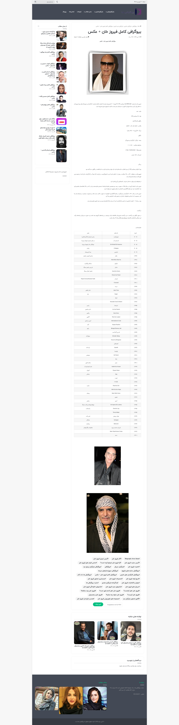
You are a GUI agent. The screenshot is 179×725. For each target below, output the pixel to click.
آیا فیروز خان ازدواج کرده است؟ (110, 563)
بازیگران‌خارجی (99, 12)
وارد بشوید (122, 666)
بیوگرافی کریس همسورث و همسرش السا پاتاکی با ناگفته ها (108, 643)
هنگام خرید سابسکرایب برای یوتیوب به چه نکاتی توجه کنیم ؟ (47, 121)
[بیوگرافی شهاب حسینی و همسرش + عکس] (61, 66)
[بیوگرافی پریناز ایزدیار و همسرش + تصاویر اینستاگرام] (95, 698)
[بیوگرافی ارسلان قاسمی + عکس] (61, 155)
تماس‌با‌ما (71, 12)
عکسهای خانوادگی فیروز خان (92, 587)
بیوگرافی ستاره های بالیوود (130, 571)
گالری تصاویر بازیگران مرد (131, 599)
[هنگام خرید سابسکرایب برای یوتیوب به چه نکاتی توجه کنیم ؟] (61, 121)
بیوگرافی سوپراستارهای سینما (107, 571)
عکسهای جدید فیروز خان (113, 587)
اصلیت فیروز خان (133, 567)
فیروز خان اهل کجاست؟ (131, 591)
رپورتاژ (64, 12)
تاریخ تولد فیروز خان (132, 579)
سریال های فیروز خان (132, 587)
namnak (65, 176)
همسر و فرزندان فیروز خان (85, 599)
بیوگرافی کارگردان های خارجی (129, 575)
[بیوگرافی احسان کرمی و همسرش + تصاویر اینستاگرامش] (61, 77)
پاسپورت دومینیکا (53, 172)
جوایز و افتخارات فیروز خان (130, 583)
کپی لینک (98, 604)
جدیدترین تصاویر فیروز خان (96, 579)
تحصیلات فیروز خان (115, 579)
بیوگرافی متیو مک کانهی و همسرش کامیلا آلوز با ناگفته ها (84, 647)
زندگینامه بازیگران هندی (109, 583)
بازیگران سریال (119, 567)
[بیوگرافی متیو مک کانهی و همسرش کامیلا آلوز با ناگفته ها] (84, 632)
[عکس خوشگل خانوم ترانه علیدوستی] (46, 698)
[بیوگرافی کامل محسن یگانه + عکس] (61, 99)
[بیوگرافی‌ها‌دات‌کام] (131, 12)
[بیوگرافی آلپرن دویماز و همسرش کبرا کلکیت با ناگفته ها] (131, 631)
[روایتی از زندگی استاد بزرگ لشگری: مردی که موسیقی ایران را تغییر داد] (61, 45)
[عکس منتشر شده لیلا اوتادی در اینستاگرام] (71, 700)
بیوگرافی (134, 26)
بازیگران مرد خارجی (118, 26)
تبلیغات (79, 12)
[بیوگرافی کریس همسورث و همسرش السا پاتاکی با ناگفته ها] (107, 630)
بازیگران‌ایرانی (110, 12)
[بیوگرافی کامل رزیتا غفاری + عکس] (61, 89)
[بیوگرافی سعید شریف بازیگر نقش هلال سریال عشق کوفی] (61, 141)
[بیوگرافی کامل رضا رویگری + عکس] (61, 56)
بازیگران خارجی (127, 26)
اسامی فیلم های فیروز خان (87, 563)
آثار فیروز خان (116, 559)
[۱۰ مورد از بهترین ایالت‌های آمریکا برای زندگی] (61, 130)
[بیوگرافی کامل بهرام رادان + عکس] (61, 110)
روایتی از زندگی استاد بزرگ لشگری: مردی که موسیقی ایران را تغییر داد (47, 45)
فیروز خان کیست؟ (133, 595)
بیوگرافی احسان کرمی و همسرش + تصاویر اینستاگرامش (48, 74)
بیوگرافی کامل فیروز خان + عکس (105, 575)
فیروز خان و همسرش (95, 595)
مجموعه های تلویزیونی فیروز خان (108, 599)
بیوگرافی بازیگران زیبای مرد (92, 567)
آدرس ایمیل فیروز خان (100, 559)
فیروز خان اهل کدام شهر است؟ (109, 591)
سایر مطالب (88, 12)
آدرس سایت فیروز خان (132, 563)
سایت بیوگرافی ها (92, 583)
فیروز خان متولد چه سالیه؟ (114, 595)
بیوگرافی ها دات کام (84, 575)
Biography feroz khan (132, 559)
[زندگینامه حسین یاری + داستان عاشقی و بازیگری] (61, 36)
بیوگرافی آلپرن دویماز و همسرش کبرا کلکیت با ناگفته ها (131, 644)
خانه (139, 26)
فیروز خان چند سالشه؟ (88, 591)
